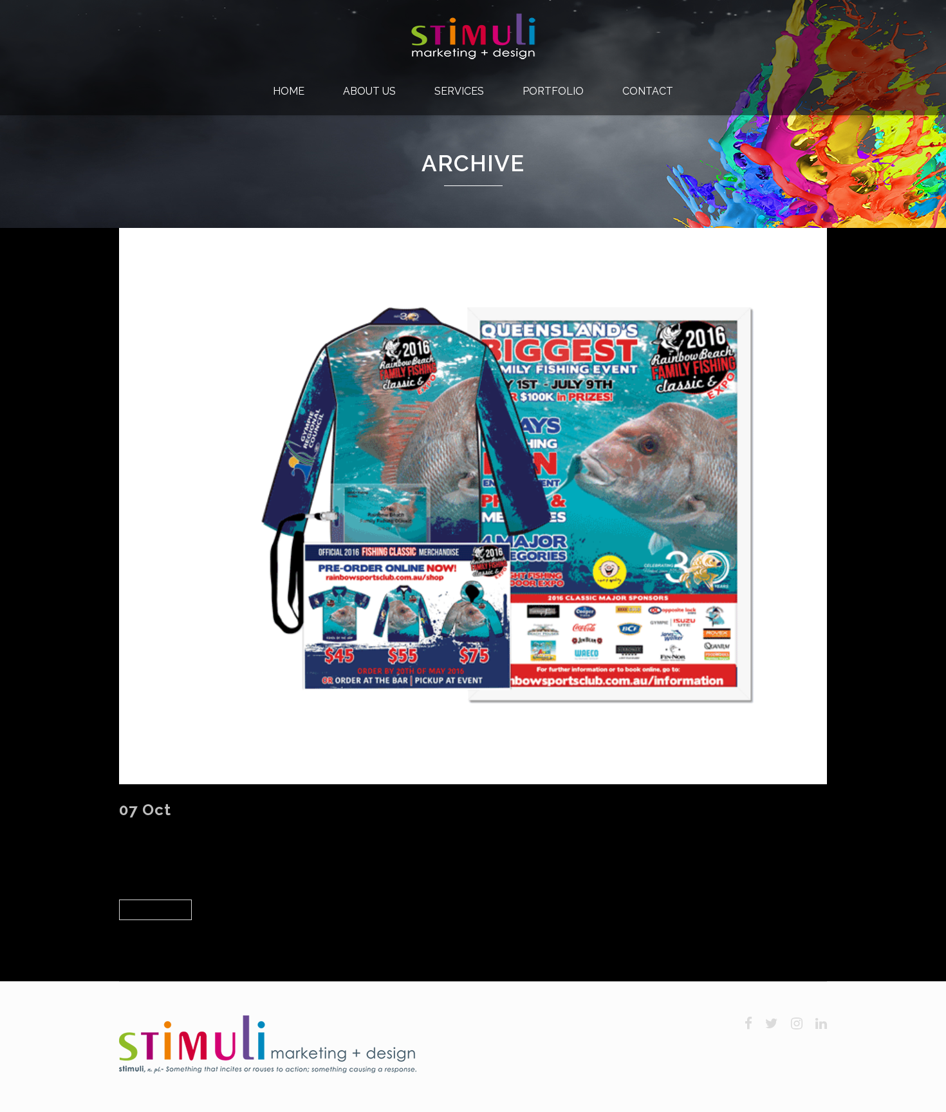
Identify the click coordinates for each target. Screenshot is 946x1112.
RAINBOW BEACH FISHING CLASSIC (319, 809)
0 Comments (298, 829)
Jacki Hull (238, 829)
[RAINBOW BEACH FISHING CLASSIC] (473, 506)
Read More (155, 909)
